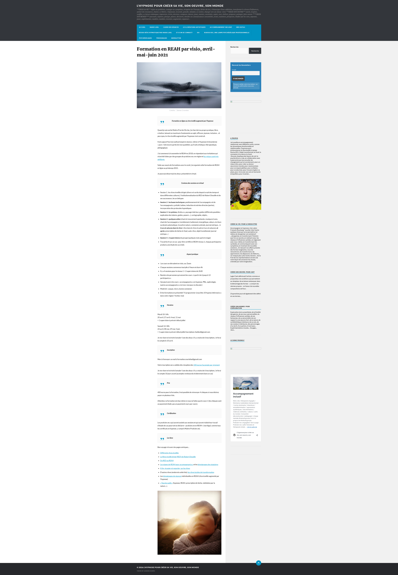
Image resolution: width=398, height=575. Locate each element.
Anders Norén (149, 571)
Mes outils (240, 27)
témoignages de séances (172, 476)
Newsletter (176, 38)
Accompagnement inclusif (221, 27)
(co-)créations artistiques (194, 27)
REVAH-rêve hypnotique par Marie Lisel (155, 32)
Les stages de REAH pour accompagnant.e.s (176, 464)
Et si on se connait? (184, 32)
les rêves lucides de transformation (201, 472)
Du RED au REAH (167, 460)
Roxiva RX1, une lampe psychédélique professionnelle (226, 32)
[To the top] (258, 563)
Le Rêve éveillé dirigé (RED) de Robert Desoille (178, 457)
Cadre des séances (171, 27)
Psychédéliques (145, 38)
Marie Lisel (154, 27)
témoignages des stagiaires (208, 464)
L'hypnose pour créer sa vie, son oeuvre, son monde (180, 5)
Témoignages (161, 38)
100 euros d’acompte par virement (207, 365)
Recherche (234, 47)
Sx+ (198, 32)
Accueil (142, 27)
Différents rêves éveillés (169, 453)
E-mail (234, 70)
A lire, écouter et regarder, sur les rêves (175, 468)
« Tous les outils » (166, 483)
